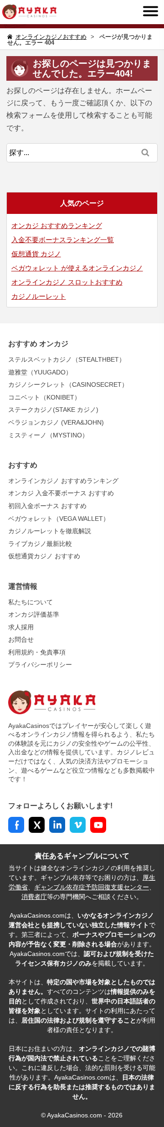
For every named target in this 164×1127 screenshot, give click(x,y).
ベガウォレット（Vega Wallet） (58, 518)
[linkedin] (57, 825)
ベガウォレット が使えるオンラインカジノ (77, 268)
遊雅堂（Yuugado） (40, 372)
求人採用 (21, 627)
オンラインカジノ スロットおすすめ (67, 282)
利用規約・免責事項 (37, 652)
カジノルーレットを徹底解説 (49, 531)
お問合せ (21, 639)
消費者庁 (34, 896)
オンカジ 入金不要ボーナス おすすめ (61, 493)
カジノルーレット (38, 296)
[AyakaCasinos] (28, 11)
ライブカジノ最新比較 (40, 543)
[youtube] (98, 825)
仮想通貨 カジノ (36, 254)
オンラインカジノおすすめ (51, 36)
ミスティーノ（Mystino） (48, 435)
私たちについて (30, 602)
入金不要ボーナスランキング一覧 (62, 240)
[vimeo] (78, 825)
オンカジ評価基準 (33, 614)
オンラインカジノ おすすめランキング (63, 480)
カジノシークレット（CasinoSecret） (68, 384)
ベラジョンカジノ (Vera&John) (56, 422)
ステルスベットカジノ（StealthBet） (66, 359)
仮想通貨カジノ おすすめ (44, 556)
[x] (37, 825)
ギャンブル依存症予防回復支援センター (91, 887)
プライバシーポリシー (40, 664)
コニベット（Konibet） (44, 397)
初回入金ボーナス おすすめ (47, 505)
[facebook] (16, 825)
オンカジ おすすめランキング (56, 225)
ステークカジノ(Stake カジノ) (53, 409)
